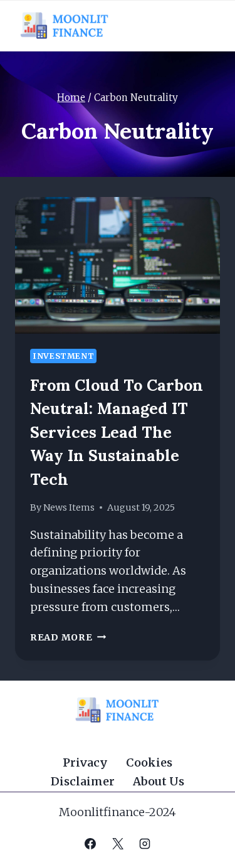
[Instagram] (144, 843)
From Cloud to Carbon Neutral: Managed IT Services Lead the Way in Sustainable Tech (116, 432)
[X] (118, 843)
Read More (68, 637)
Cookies (149, 762)
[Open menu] (205, 25)
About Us (158, 781)
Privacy (85, 762)
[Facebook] (90, 843)
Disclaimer (83, 781)
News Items (69, 507)
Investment (63, 356)
